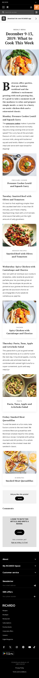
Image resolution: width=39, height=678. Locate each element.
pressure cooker (13, 123)
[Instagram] (17, 647)
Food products (7, 627)
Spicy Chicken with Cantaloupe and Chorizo (19, 332)
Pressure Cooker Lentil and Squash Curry (19, 185)
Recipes (5, 610)
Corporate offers (8, 631)
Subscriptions (7, 623)
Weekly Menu (19, 29)
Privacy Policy (19, 668)
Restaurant (6, 619)
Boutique (5, 615)
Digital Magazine (8, 639)
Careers (5, 635)
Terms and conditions (19, 672)
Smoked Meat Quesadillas (19, 480)
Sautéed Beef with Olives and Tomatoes (19, 255)
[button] (36, 7)
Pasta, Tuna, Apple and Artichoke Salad (19, 405)
